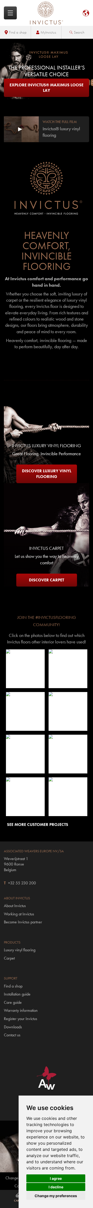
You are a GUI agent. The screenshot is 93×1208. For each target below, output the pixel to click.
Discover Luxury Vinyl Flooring (46, 473)
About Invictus (15, 905)
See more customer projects (37, 824)
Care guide (13, 1002)
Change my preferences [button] (56, 1196)
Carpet (9, 958)
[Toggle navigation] (10, 12)
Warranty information (21, 1010)
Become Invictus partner (23, 922)
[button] (25, 669)
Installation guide (17, 994)
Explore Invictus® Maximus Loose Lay (46, 87)
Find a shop (18, 32)
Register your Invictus (20, 1018)
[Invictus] (46, 13)
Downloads (13, 1027)
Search (79, 32)
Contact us (12, 1035)
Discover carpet (46, 580)
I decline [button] (56, 1187)
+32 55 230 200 (22, 883)
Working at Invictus (19, 914)
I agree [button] (56, 1178)
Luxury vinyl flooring (19, 950)
